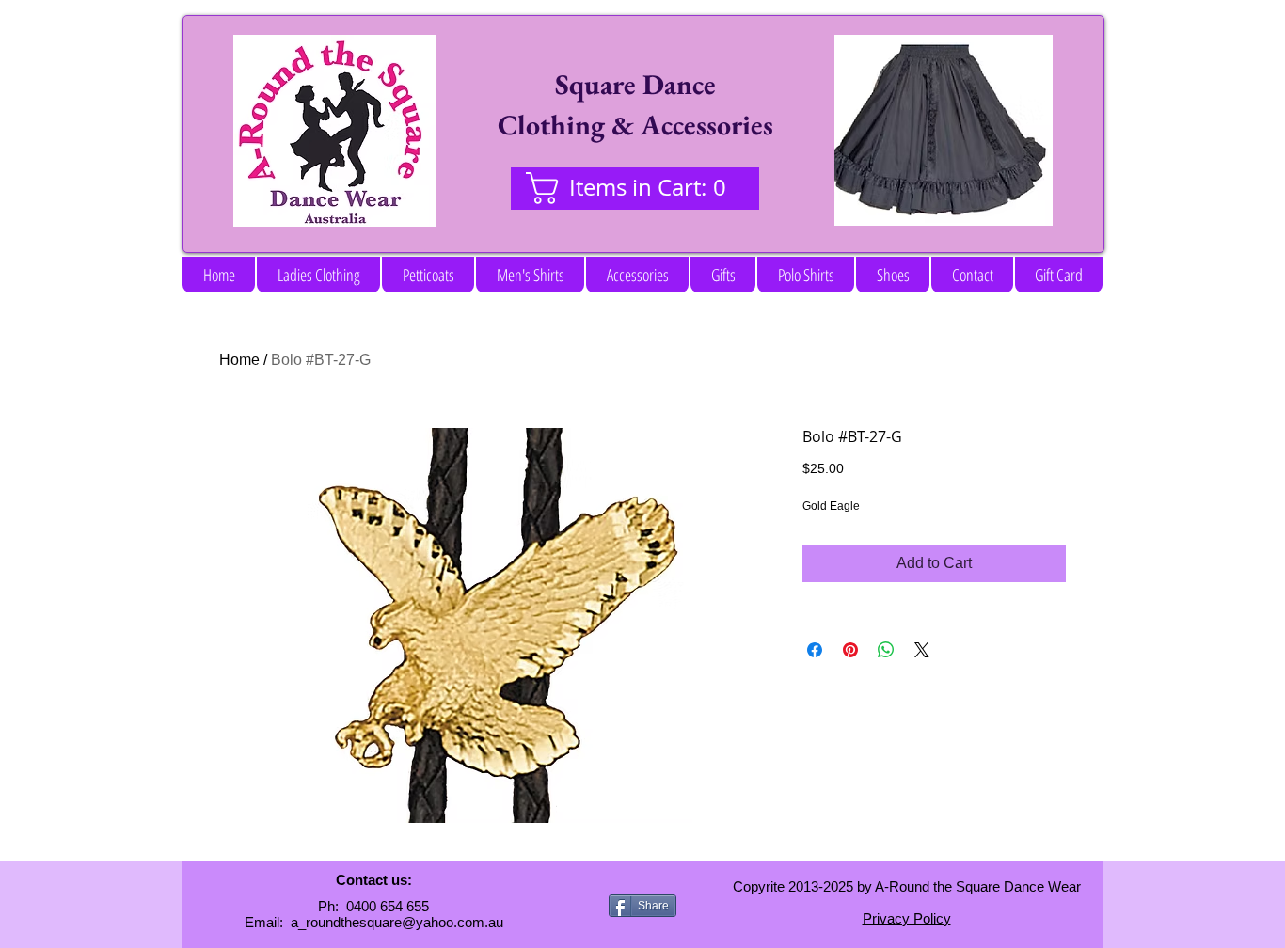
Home (239, 360)
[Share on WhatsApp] (886, 650)
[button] (318, 274)
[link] (634, 188)
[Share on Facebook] (814, 650)
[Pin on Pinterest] (850, 650)
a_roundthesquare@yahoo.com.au (397, 922)
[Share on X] (922, 650)
